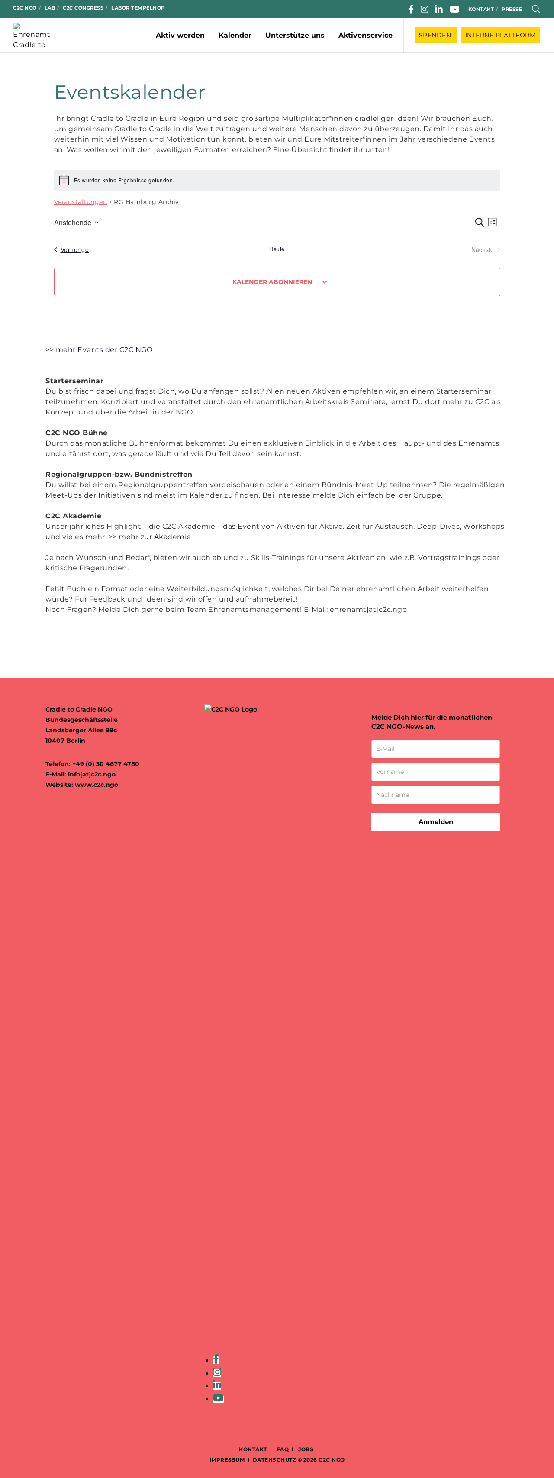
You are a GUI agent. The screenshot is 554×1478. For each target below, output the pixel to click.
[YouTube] (455, 9)
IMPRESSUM (227, 1459)
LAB (50, 8)
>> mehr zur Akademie (150, 537)
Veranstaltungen (80, 202)
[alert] (277, 180)
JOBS (305, 1449)
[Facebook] (411, 9)
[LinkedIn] (439, 9)
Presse (512, 9)
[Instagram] (425, 9)
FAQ (282, 1449)
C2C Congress (83, 8)
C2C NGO (25, 8)
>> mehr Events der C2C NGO (98, 350)
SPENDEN (436, 35)
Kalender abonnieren (272, 282)
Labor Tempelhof (137, 8)
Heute (277, 249)
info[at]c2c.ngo (92, 774)
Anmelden (436, 822)
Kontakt (481, 9)
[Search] (536, 9)
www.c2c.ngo (96, 785)
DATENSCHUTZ (274, 1459)
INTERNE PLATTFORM (500, 35)
